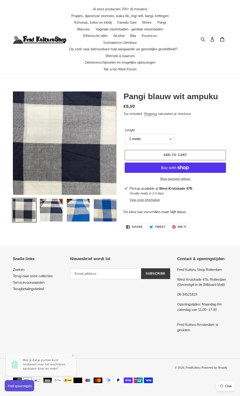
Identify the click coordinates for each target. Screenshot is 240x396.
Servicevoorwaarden (29, 282)
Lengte (130, 130)
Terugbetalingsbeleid (28, 289)
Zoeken (18, 270)
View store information (145, 200)
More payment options (175, 179)
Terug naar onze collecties (33, 276)
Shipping (150, 114)
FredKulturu (193, 367)
